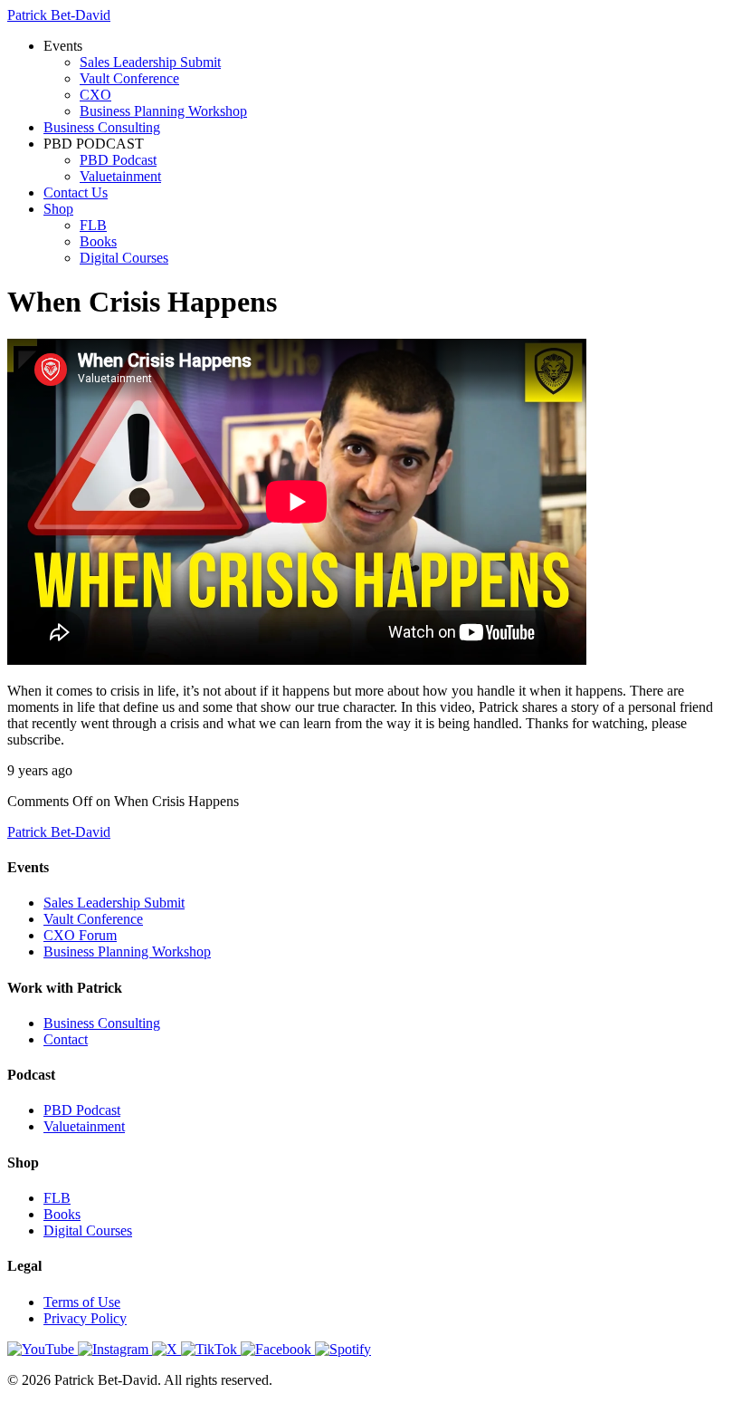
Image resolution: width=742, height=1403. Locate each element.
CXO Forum (80, 935)
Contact (65, 1039)
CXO (95, 94)
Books (98, 241)
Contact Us (75, 192)
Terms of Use (81, 1302)
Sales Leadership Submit (150, 62)
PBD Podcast (118, 160)
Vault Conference (129, 78)
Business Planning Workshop (163, 111)
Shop (58, 208)
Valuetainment (120, 176)
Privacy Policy (85, 1318)
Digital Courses (124, 257)
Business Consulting (101, 127)
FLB (93, 225)
